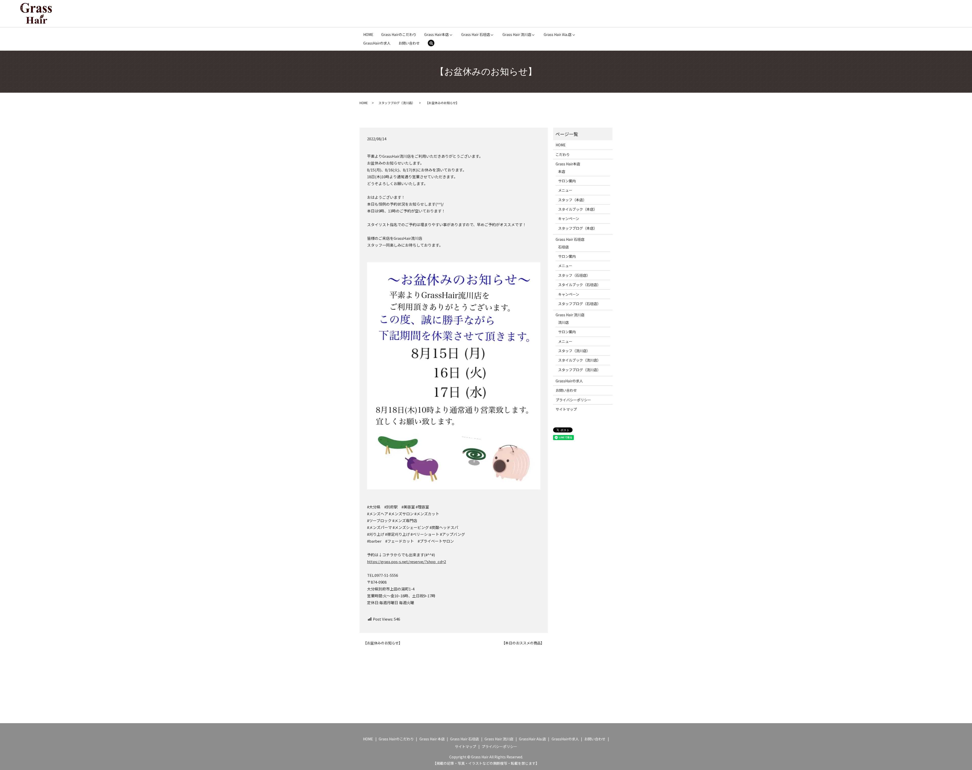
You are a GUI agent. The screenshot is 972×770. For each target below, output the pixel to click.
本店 (561, 171)
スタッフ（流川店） (574, 350)
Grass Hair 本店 (432, 738)
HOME (368, 34)
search (434, 43)
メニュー (565, 190)
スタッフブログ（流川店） (396, 103)
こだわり (563, 154)
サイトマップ (566, 409)
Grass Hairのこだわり (398, 34)
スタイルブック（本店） (577, 209)
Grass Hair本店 (436, 34)
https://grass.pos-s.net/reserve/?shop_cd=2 (406, 561)
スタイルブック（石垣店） (579, 284)
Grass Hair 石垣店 (475, 34)
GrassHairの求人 (377, 43)
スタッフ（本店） (572, 199)
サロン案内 (567, 180)
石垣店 (563, 246)
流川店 (563, 322)
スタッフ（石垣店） (574, 275)
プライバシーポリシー (573, 399)
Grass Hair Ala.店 (558, 34)
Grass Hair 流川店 (516, 34)
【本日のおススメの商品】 (523, 643)
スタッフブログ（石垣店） (579, 303)
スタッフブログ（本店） (577, 228)
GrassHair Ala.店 (532, 738)
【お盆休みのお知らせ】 (382, 643)
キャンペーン (568, 218)
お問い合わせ (409, 43)
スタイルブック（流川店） (579, 360)
